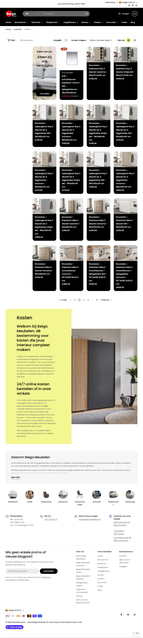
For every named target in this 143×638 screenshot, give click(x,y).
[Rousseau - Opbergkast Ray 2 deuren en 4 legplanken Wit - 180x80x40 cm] (125, 112)
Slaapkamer (67, 73)
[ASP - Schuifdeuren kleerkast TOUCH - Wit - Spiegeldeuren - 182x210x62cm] (71, 58)
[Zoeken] (86, 13)
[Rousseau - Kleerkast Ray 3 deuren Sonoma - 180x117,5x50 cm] (98, 54)
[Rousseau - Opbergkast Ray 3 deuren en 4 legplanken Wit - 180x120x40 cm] (98, 159)
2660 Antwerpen (121, 540)
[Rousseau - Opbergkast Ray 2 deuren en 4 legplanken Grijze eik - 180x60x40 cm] (98, 112)
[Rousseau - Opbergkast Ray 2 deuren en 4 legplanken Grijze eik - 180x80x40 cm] (71, 159)
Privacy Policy (24, 580)
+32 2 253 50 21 (50, 519)
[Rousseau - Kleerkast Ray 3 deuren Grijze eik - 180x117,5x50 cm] (125, 54)
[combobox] (56, 13)
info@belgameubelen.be (89, 519)
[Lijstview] (134, 40)
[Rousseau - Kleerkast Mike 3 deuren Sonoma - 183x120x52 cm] (98, 206)
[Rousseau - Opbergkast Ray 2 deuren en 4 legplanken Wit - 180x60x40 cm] (44, 112)
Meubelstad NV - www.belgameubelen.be (30, 622)
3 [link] (79, 300)
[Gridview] (128, 40)
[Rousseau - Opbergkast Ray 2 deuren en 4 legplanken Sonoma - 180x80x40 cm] (44, 159)
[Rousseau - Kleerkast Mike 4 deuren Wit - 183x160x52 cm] (125, 206)
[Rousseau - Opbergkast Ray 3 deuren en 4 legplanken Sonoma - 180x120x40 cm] (125, 159)
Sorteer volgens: (78, 40)
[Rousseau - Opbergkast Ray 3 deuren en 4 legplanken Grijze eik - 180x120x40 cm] (44, 206)
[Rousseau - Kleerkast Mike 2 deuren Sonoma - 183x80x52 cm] (71, 206)
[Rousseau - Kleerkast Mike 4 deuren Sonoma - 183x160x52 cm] (44, 253)
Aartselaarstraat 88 (122, 537)
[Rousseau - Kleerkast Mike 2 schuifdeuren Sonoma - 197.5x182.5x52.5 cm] (71, 253)
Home (8, 29)
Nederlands (110, 2)
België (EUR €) (128, 2)
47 (97, 300)
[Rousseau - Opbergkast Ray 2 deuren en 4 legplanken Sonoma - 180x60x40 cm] (71, 112)
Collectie (17, 29)
